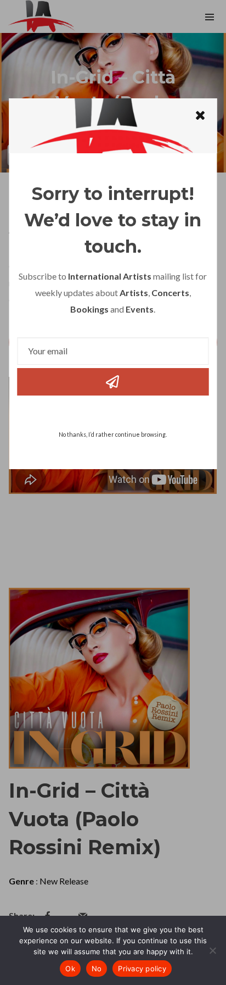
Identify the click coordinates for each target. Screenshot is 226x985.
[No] (212, 950)
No (97, 968)
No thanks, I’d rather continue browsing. (113, 434)
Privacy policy (142, 968)
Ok (70, 968)
